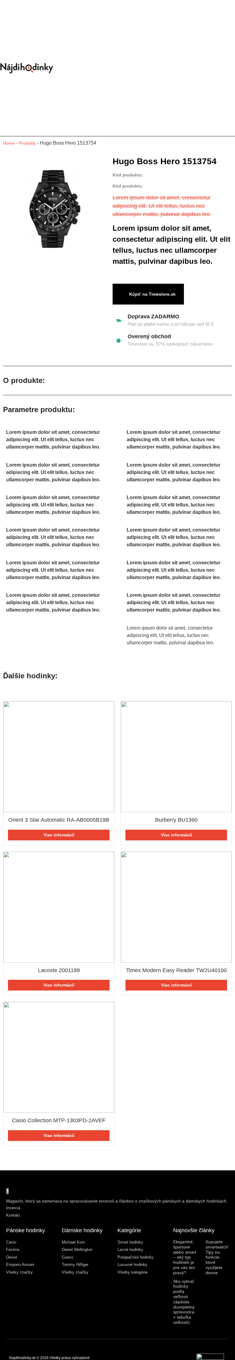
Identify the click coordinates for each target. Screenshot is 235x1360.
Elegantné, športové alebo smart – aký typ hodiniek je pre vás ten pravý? (184, 1257)
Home (9, 143)
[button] (166, 68)
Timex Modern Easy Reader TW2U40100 (176, 970)
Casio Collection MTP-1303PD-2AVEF (59, 1120)
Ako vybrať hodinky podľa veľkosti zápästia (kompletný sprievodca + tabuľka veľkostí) (184, 1302)
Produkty (27, 143)
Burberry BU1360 (176, 820)
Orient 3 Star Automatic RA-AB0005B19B (58, 820)
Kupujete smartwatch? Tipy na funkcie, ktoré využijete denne (218, 1257)
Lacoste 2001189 (59, 970)
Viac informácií (58, 834)
